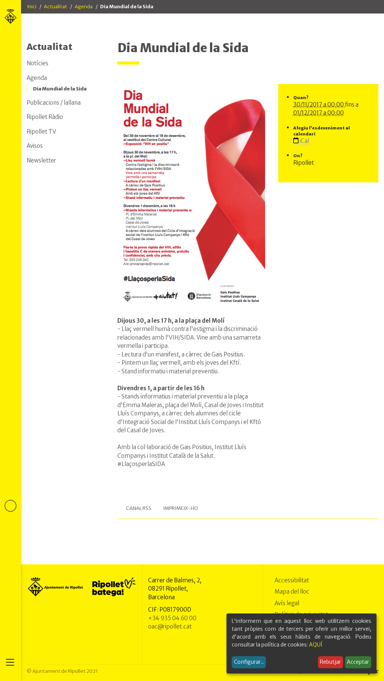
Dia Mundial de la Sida (60, 89)
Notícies (37, 63)
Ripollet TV (41, 131)
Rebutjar (330, 661)
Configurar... (249, 661)
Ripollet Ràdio (45, 116)
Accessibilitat (291, 580)
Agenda (84, 6)
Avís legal (286, 603)
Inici (31, 6)
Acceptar (358, 661)
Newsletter (41, 160)
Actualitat (55, 6)
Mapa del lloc (291, 591)
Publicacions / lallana (54, 102)
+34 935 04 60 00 (172, 618)
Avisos (35, 145)
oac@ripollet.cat (170, 626)
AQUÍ (315, 644)
